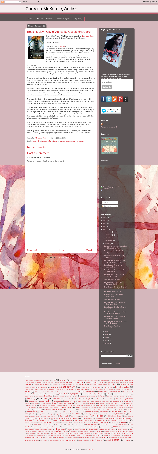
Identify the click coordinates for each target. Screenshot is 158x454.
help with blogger (96, 401)
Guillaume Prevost (70, 401)
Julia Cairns (102, 407)
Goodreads (61, 46)
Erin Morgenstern (111, 396)
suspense (53, 433)
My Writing (78, 19)
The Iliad (94, 433)
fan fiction (130, 396)
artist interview (110, 382)
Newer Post (32, 250)
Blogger (90, 449)
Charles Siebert (120, 389)
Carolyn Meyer (60, 389)
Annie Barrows (60, 382)
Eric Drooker (83, 396)
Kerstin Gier (89, 409)
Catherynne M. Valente (96, 389)
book (33, 387)
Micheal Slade (75, 416)
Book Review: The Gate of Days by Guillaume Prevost (115, 313)
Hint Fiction (106, 401)
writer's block (44, 440)
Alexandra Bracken (83, 380)
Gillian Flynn (119, 399)
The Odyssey (103, 433)
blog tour (123, 384)
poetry (123, 422)
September (109, 241)
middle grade (97, 416)
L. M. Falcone (43, 411)
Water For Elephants (115, 435)
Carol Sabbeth (38, 389)
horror (54, 403)
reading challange (79, 424)
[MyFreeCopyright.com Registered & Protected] (117, 189)
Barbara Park (73, 384)
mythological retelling (102, 418)
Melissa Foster (46, 416)
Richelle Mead (122, 424)
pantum (40, 422)
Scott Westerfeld (80, 429)
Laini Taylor (52, 411)
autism (36, 384)
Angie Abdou (40, 382)
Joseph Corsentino (82, 407)
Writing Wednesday (96, 440)
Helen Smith (86, 401)
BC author (82, 384)
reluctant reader (91, 424)
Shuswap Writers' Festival (59, 431)
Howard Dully (62, 403)
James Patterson (44, 405)
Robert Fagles (46, 427)
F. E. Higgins (122, 396)
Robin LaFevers (79, 427)
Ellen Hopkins (127, 394)
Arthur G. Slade (99, 382)
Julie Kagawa (112, 407)
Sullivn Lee (39, 433)
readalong (69, 424)
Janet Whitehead (69, 405)
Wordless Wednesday (32, 440)
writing (62, 440)
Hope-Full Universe (45, 403)
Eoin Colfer (69, 396)
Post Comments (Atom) (66, 257)
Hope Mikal (35, 403)
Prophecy (37, 424)
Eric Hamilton (91, 396)
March (107, 343)
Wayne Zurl (127, 435)
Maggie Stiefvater (43, 414)
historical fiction (116, 401)
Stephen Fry (120, 431)
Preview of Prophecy (63, 19)
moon (125, 416)
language (59, 411)
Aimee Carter (72, 380)
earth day (85, 394)
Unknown (106, 124)
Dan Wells (126, 391)
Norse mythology (111, 420)
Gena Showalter (98, 399)
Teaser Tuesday (73, 433)
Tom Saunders (40, 435)
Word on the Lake (125, 437)
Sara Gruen (29, 429)
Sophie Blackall (83, 431)
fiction (45, 399)
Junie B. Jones (123, 407)
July (106, 331)
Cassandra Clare (87, 36)
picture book (104, 422)
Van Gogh (88, 435)
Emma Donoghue (59, 396)
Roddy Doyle (95, 427)
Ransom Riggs (60, 424)
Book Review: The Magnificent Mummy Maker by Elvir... (114, 261)
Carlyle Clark (28, 389)
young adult (80, 141)
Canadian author (122, 387)
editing (108, 394)
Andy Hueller (30, 382)
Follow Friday (56, 399)
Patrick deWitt (66, 422)
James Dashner (32, 405)
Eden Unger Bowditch (97, 394)
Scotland (70, 429)
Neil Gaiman (79, 420)
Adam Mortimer (29, 380)
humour (70, 403)
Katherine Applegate (70, 409)
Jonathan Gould (54, 407)
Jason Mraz (80, 405)
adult (53, 380)
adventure (63, 380)
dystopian (74, 394)
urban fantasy (70, 141)
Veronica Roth (97, 435)
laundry (66, 411)
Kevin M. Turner (98, 409)
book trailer (85, 387)
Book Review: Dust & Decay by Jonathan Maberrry (114, 317)
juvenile (37, 409)
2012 (105, 226)
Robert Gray (56, 427)
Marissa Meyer (98, 414)
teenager (87, 433)
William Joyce (95, 437)
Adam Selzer (39, 380)
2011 (105, 229)
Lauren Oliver (104, 411)
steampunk (98, 431)
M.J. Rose (33, 414)
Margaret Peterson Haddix (62, 414)
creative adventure (86, 392)
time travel (30, 435)
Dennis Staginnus (38, 394)
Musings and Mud (65, 418)
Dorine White (63, 394)
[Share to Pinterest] (65, 138)
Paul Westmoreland (86, 422)
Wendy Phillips (48, 437)
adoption (47, 380)
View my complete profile (109, 127)
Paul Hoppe (75, 422)
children (129, 389)
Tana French (62, 433)
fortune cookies (67, 399)
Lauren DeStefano (92, 411)
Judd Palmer (93, 407)
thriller (131, 433)
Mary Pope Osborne (119, 414)
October (108, 238)
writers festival (54, 440)
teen (81, 433)
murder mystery (43, 418)
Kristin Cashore (32, 411)
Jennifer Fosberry (90, 405)
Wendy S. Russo (59, 437)
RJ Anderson (36, 427)
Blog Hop (112, 384)
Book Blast (54, 387)
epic (76, 396)
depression (50, 394)
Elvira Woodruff (29, 396)
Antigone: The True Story (75, 382)
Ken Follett (81, 409)
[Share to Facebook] (62, 138)
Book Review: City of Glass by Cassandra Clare (114, 275)
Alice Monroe (94, 380)
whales (75, 437)
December (108, 232)
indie (84, 403)
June (107, 334)
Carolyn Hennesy (49, 389)
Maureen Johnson (35, 416)
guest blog (57, 401)
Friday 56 (88, 399)
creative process (115, 391)
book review (36, 141)
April (106, 340)
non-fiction (100, 420)
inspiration (101, 403)
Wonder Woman (113, 437)
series (113, 429)
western (69, 437)
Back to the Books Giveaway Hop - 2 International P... (115, 247)
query (51, 424)
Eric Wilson (101, 396)
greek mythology (45, 401)
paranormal (48, 422)
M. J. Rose (125, 411)
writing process (71, 440)
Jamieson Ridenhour (56, 405)
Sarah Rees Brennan (41, 429)
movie (34, 418)
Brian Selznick (107, 387)
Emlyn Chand (48, 396)
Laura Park (81, 411)
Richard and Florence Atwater (107, 424)
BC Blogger (117, 363)
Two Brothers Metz (56, 435)
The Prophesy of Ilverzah (117, 433)
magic (51, 414)
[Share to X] (60, 138)
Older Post (90, 250)
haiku (79, 401)
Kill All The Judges (110, 409)
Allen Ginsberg (104, 380)
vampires (80, 435)
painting (33, 422)
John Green (129, 405)
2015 (105, 217)
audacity (118, 382)
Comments (107, 206)
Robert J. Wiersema (67, 427)
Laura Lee (73, 411)
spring (91, 431)
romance (62, 141)
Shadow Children (122, 429)
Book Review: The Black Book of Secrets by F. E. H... (115, 288)
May (106, 337)
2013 (105, 223)
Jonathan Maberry (67, 407)
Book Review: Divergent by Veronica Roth (113, 266)
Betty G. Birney (102, 384)
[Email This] (56, 138)
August (107, 243)
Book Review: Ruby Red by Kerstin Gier (113, 295)
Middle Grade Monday (114, 416)
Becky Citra (93, 384)
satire (50, 429)
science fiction (60, 429)
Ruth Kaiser (128, 427)
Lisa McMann (116, 411)
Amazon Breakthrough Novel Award (121, 380)
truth (47, 435)
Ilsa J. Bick (78, 403)
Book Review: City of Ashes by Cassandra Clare (114, 303)
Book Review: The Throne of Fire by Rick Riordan (115, 322)
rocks (87, 427)
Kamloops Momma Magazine (53, 409)
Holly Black (127, 401)
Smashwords (74, 431)
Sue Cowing (129, 431)
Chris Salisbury (51, 391)
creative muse (102, 391)
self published (92, 429)
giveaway (129, 399)
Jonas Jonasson (43, 407)
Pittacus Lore (114, 422)
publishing (45, 424)
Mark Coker (107, 414)
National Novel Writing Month (120, 418)
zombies (127, 440)
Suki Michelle (30, 433)
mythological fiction (88, 418)
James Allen (129, 403)
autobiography (44, 384)
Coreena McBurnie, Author (51, 8)
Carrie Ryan (70, 389)
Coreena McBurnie (62, 391)
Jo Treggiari (120, 405)
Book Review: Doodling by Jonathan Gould (113, 283)
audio (124, 382)
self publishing (104, 429)
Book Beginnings (42, 387)
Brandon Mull (96, 387)
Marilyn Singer (88, 414)
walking (106, 435)
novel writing (123, 420)
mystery (76, 418)
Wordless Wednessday (112, 279)
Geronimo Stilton (109, 399)
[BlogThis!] (58, 138)
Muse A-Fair (54, 418)
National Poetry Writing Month (37, 420)
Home (30, 19)
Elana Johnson (117, 394)
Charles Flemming (109, 389)
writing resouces (83, 440)
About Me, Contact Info (44, 19)
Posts (105, 203)
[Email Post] (51, 138)
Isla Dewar (110, 403)
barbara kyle (64, 384)
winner (103, 437)
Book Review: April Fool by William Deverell (113, 327)
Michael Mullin (64, 416)
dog (56, 394)
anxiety (89, 382)
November (108, 235)
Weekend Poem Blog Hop (113, 292)
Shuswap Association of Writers (40, 431)
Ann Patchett (50, 382)
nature (56, 420)
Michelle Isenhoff (85, 416)
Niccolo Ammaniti (89, 420)
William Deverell (84, 437)
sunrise (46, 433)
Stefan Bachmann (109, 431)
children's (28, 392)
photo (96, 422)
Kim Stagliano (120, 409)
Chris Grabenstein (39, 391)
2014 (105, 220)
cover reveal (72, 391)
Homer (27, 403)
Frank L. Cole (78, 399)
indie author (92, 403)
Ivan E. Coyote (119, 403)
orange (27, 422)
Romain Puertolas (106, 427)
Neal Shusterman (66, 420)
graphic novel (33, 401)
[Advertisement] (61, 230)
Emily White (39, 396)
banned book (55, 384)
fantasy (55, 141)
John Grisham (31, 407)
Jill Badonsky (101, 405)
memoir (54, 416)
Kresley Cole (129, 409)
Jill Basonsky (111, 405)
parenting (57, 422)
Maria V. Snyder (77, 414)
